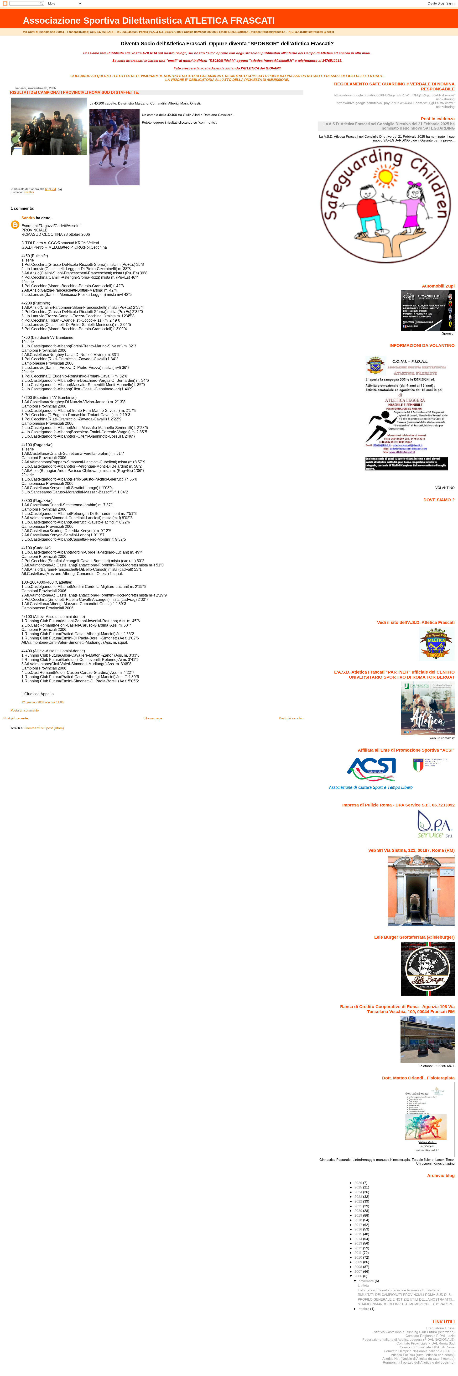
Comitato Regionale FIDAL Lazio (430, 1336)
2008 (358, 1267)
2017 (358, 1225)
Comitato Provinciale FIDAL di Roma (427, 1347)
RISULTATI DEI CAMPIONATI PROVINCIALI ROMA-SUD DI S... (405, 1295)
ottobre (364, 1309)
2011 (358, 1253)
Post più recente (15, 718)
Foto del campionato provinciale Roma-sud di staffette (398, 1290)
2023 (358, 1196)
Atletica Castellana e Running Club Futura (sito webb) (414, 1332)
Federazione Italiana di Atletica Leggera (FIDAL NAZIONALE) (408, 1339)
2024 (358, 1192)
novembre (367, 1281)
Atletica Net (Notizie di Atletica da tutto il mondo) (418, 1358)
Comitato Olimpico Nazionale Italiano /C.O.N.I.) (419, 1351)
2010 (358, 1257)
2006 (358, 1276)
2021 (358, 1206)
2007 (358, 1271)
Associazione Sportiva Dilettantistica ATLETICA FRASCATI (149, 20)
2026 (358, 1183)
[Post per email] (59, 189)
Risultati (28, 192)
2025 (358, 1187)
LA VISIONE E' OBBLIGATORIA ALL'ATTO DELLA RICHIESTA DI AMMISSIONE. (227, 80)
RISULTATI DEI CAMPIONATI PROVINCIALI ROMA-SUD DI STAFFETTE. (74, 92)
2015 (358, 1234)
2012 (358, 1248)
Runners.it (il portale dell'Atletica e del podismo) (419, 1362)
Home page (153, 718)
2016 (358, 1229)
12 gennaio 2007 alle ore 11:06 (42, 702)
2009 (358, 1262)
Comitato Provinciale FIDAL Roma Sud (425, 1343)
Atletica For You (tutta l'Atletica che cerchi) (423, 1355)
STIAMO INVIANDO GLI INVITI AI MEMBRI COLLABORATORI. (405, 1304)
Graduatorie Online (440, 1328)
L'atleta (363, 1285)
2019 (358, 1215)
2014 (358, 1239)
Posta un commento (25, 710)
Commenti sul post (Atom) (44, 728)
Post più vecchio (291, 718)
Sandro (28, 218)
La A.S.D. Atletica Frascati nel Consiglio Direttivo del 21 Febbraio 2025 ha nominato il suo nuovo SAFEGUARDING (389, 126)
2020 (358, 1211)
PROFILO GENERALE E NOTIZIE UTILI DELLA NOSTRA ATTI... (406, 1299)
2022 (358, 1201)
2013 (358, 1243)
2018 (358, 1220)
